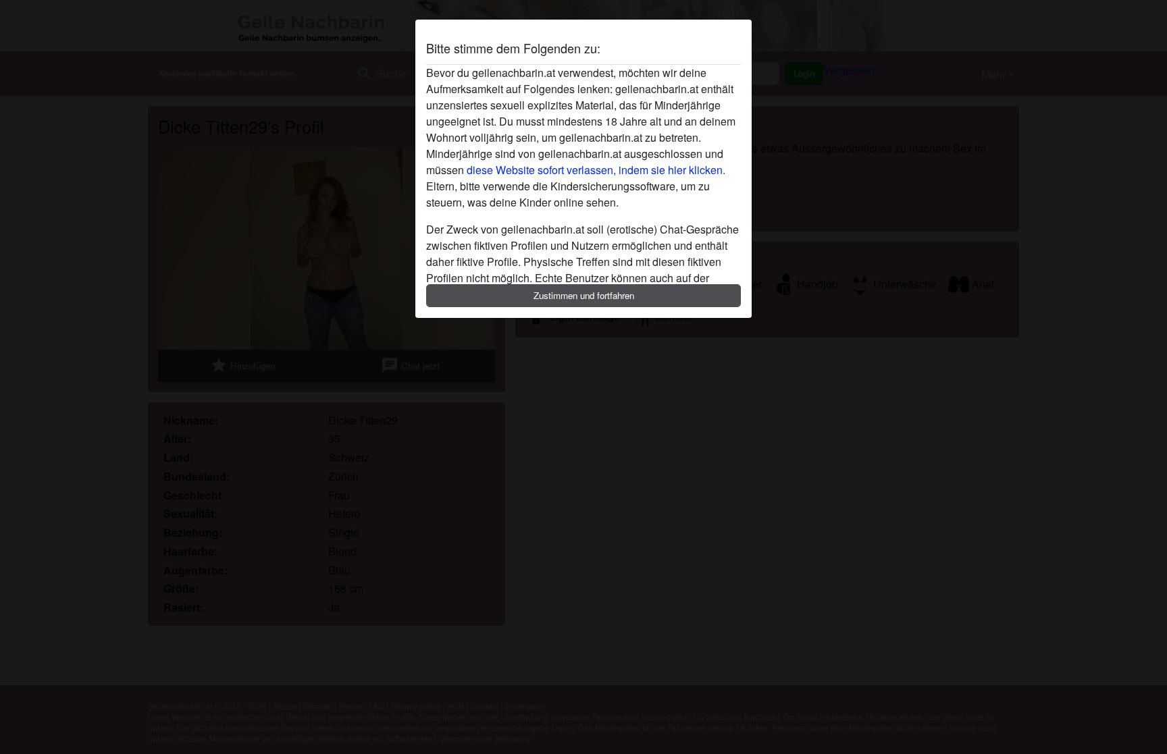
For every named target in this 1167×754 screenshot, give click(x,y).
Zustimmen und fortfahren (584, 295)
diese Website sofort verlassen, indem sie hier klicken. (596, 170)
